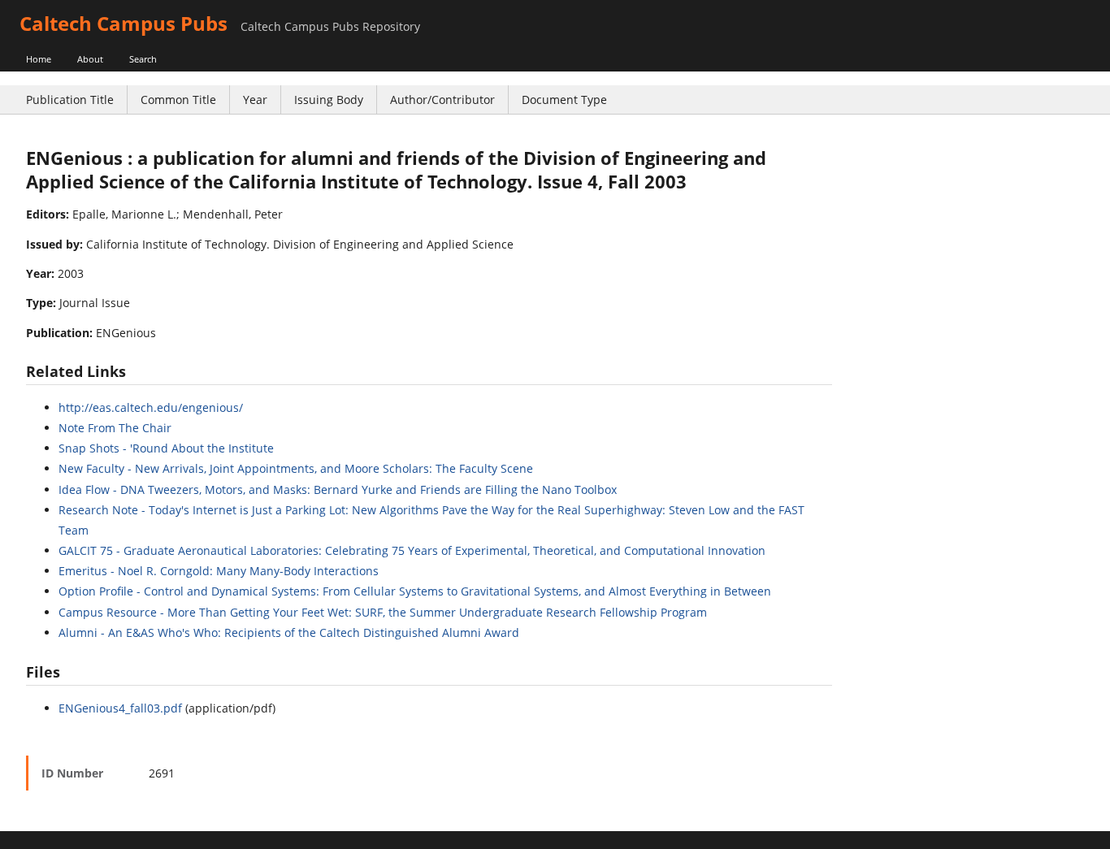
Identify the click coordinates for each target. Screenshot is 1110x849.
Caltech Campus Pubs (124, 23)
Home (38, 59)
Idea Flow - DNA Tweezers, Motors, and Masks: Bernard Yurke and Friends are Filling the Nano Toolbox (338, 489)
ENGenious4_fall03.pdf (120, 708)
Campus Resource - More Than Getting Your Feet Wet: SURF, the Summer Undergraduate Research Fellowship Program (383, 612)
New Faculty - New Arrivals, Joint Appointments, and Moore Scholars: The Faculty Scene (296, 468)
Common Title (178, 99)
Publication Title (70, 99)
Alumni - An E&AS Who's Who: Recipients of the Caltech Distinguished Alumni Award (289, 632)
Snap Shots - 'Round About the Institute (166, 448)
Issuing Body (328, 99)
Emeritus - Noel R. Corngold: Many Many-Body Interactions (219, 570)
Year (255, 99)
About (90, 59)
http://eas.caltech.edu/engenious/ (151, 407)
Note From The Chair (115, 427)
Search (143, 59)
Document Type (564, 99)
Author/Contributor (442, 99)
